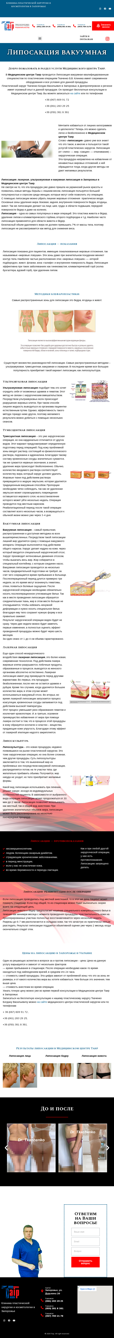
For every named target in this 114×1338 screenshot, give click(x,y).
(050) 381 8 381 (64, 26)
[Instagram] (100, 9)
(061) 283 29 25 (43, 26)
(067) (80, 26)
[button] (40, 38)
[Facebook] (105, 9)
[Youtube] (110, 9)
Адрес (48, 1288)
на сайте (75, 93)
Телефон (61, 25)
